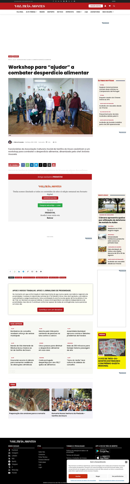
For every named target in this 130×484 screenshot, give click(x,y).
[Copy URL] (40, 165)
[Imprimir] (49, 165)
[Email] (45, 165)
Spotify (14, 461)
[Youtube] (74, 1)
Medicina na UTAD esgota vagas (115, 229)
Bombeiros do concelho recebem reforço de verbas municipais (22, 333)
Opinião (41, 343)
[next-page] (13, 371)
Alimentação (18, 277)
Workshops (63, 277)
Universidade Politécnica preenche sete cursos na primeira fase (116, 240)
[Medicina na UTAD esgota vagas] (102, 228)
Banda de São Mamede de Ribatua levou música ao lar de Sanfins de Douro (22, 347)
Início (10, 59)
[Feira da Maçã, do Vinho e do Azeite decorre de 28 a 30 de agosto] (102, 249)
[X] (69, 1)
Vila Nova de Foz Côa (105, 111)
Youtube (14, 473)
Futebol (102, 85)
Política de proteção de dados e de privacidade (83, 480)
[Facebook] (53, 1)
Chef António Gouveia (29, 277)
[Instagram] (56, 1)
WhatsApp (15, 470)
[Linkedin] (58, 1)
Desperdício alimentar (41, 277)
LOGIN (113, 1)
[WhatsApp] (72, 1)
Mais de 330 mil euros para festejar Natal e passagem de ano (78, 347)
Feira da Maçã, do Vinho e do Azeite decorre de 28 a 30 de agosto (116, 252)
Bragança (70, 343)
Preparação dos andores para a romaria (27, 413)
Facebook (15, 450)
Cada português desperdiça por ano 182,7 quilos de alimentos (49, 362)
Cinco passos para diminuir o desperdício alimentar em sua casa (50, 347)
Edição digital (95, 6)
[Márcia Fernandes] (10, 142)
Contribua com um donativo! (50, 309)
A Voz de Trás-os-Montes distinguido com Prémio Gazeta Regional (109, 362)
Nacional (41, 357)
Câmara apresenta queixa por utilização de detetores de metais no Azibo (112, 220)
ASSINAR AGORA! (50, 198)
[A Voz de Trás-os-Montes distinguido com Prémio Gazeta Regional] (111, 347)
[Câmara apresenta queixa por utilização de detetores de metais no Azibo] (111, 205)
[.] (105, 6)
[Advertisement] (65, 35)
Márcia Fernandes (19, 142)
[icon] (109, 6)
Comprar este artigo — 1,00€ (50, 205)
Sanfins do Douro (53, 277)
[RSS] (61, 1)
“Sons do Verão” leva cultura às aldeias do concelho (76, 362)
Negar (98, 476)
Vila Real (111, 226)
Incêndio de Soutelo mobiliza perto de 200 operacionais (110, 123)
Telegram (15, 464)
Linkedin (14, 456)
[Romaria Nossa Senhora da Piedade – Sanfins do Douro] (72, 400)
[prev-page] (10, 371)
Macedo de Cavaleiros (106, 215)
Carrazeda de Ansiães (114, 247)
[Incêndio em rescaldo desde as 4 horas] (102, 261)
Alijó (10, 56)
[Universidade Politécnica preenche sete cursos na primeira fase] (102, 236)
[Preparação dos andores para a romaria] (29, 400)
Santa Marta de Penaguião (107, 103)
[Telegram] (66, 1)
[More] (54, 165)
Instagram (15, 453)
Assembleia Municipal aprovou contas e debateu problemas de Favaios (78, 333)
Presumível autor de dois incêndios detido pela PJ (108, 115)
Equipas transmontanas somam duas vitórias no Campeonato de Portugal (109, 89)
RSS (13, 458)
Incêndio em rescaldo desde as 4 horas (110, 107)
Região (16, 56)
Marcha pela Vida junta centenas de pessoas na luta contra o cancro (49, 333)
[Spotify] (64, 1)
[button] (126, 462)
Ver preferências (117, 476)
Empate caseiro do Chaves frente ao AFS (109, 98)
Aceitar (78, 476)
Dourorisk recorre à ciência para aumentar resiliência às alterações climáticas (22, 362)
